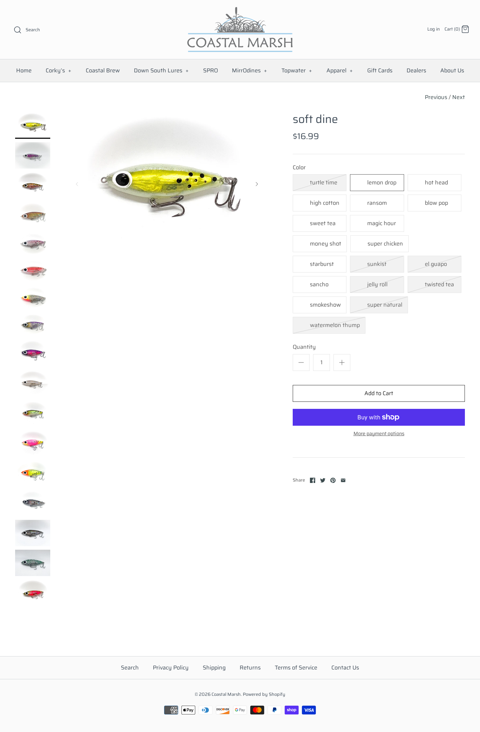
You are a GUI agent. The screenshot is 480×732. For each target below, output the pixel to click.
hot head (436, 182)
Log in (433, 29)
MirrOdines (249, 70)
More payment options (378, 434)
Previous (436, 97)
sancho (319, 284)
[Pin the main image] (333, 480)
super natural (384, 304)
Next (458, 97)
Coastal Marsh (226, 694)
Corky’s (59, 70)
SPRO (210, 70)
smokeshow (325, 304)
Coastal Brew (103, 70)
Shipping (214, 667)
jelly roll (377, 284)
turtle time (323, 182)
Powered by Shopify (264, 694)
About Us (452, 70)
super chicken (385, 243)
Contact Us (345, 667)
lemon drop (381, 182)
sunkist (377, 264)
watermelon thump (335, 325)
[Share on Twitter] (322, 480)
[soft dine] (32, 125)
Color (299, 167)
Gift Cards (380, 70)
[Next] (256, 184)
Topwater (296, 70)
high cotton (324, 202)
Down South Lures (161, 70)
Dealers (416, 70)
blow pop (436, 202)
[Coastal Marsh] (240, 11)
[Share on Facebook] (312, 480)
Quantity (304, 347)
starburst (322, 264)
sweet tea (323, 223)
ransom (377, 202)
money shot (325, 243)
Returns (250, 667)
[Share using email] (343, 480)
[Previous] (77, 184)
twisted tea (439, 284)
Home (24, 70)
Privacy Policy (171, 667)
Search (130, 667)
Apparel (339, 70)
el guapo (436, 264)
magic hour (381, 223)
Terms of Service (296, 667)
